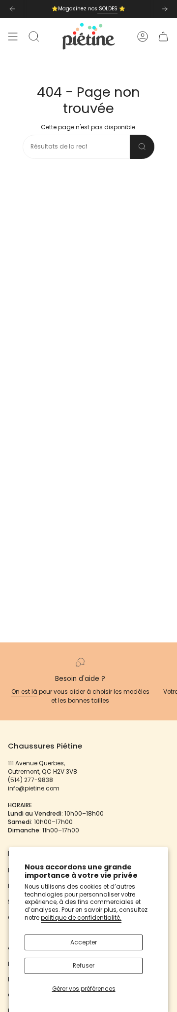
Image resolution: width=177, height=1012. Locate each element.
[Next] (164, 8)
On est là (24, 692)
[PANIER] (163, 36)
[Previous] (12, 8)
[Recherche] (142, 147)
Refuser (83, 966)
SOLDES (107, 8)
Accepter (83, 942)
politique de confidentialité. (81, 918)
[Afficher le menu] (13, 36)
